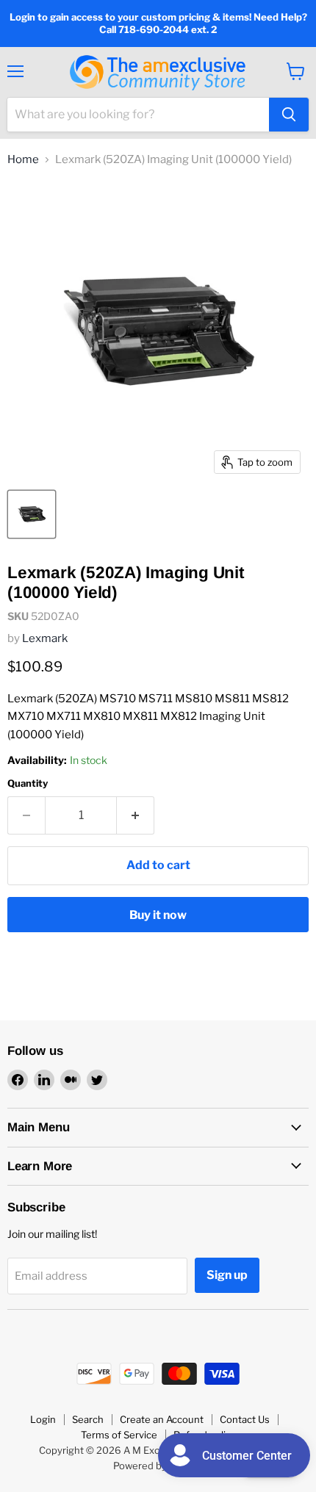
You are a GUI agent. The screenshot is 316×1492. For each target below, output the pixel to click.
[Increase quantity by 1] (135, 815)
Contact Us (245, 1419)
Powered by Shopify (158, 1465)
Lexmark (45, 638)
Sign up (227, 1275)
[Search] (289, 114)
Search (88, 1419)
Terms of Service (119, 1435)
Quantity (27, 783)
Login (43, 1419)
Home (23, 160)
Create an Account (162, 1419)
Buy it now (158, 915)
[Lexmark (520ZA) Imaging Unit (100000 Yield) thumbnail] (31, 514)
